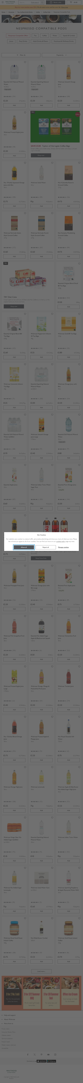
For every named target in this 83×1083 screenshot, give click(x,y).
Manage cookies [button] (63, 547)
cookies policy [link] (60, 541)
